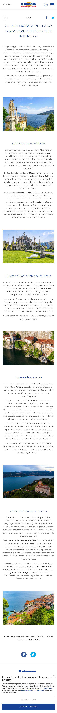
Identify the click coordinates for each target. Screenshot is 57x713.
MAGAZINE (7, 4)
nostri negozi (33, 79)
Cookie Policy (39, 690)
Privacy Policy (26, 690)
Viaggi (28, 18)
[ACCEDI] (46, 4)
